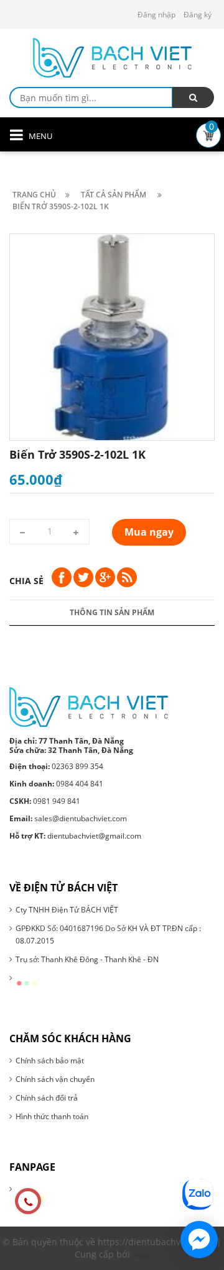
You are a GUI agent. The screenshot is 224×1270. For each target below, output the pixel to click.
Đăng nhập (156, 14)
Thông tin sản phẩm (112, 612)
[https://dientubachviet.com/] (88, 706)
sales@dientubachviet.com (68, 818)
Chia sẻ (26, 581)
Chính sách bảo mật (50, 1060)
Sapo (141, 1255)
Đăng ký (198, 14)
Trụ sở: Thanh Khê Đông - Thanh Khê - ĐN (87, 959)
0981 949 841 (44, 801)
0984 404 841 (56, 783)
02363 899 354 (56, 766)
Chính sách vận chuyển (55, 1079)
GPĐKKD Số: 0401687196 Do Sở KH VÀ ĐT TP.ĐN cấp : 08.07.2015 (108, 934)
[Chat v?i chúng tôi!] (199, 1239)
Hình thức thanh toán (52, 1116)
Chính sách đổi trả (47, 1097)
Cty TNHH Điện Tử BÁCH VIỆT (67, 909)
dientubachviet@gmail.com (75, 836)
